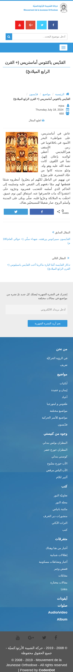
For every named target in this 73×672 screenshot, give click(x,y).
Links (64, 589)
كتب (64, 529)
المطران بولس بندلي (55, 442)
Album (62, 619)
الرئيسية (59, 94)
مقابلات (62, 575)
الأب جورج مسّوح (57, 463)
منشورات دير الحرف (55, 516)
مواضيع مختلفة (58, 410)
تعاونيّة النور (60, 495)
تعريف (63, 364)
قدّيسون (33, 94)
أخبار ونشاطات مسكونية (53, 561)
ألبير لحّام (61, 477)
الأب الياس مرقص (56, 470)
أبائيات (63, 383)
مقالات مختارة (58, 582)
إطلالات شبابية (58, 555)
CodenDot (47, 670)
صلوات (62, 605)
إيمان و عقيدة (59, 390)
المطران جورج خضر (55, 449)
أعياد (64, 397)
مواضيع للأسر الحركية (54, 417)
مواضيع (47, 94)
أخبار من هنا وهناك (56, 548)
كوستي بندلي (59, 456)
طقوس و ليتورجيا (57, 403)
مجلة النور (61, 502)
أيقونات (62, 598)
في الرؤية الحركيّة (57, 358)
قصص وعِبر (60, 568)
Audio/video (57, 612)
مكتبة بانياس (60, 509)
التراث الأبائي (59, 522)
